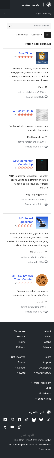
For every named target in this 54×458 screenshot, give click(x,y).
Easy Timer (26, 53)
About (47, 331)
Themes (21, 336)
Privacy (47, 347)
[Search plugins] (10, 26)
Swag (21, 372)
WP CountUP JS (23, 110)
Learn (48, 356)
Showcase (20, 331)
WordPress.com (41, 382)
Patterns (21, 347)
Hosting (46, 341)
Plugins (22, 341)
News (48, 336)
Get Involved (18, 356)
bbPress (45, 393)
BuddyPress (43, 398)
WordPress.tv (42, 372)
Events (22, 362)
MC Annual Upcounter (26, 220)
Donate (20, 367)
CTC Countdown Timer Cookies (22, 277)
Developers (45, 367)
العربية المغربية (36, 412)
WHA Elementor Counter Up (23, 162)
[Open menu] (5, 4)
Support (46, 362)
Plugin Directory (43, 13)
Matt (47, 388)
